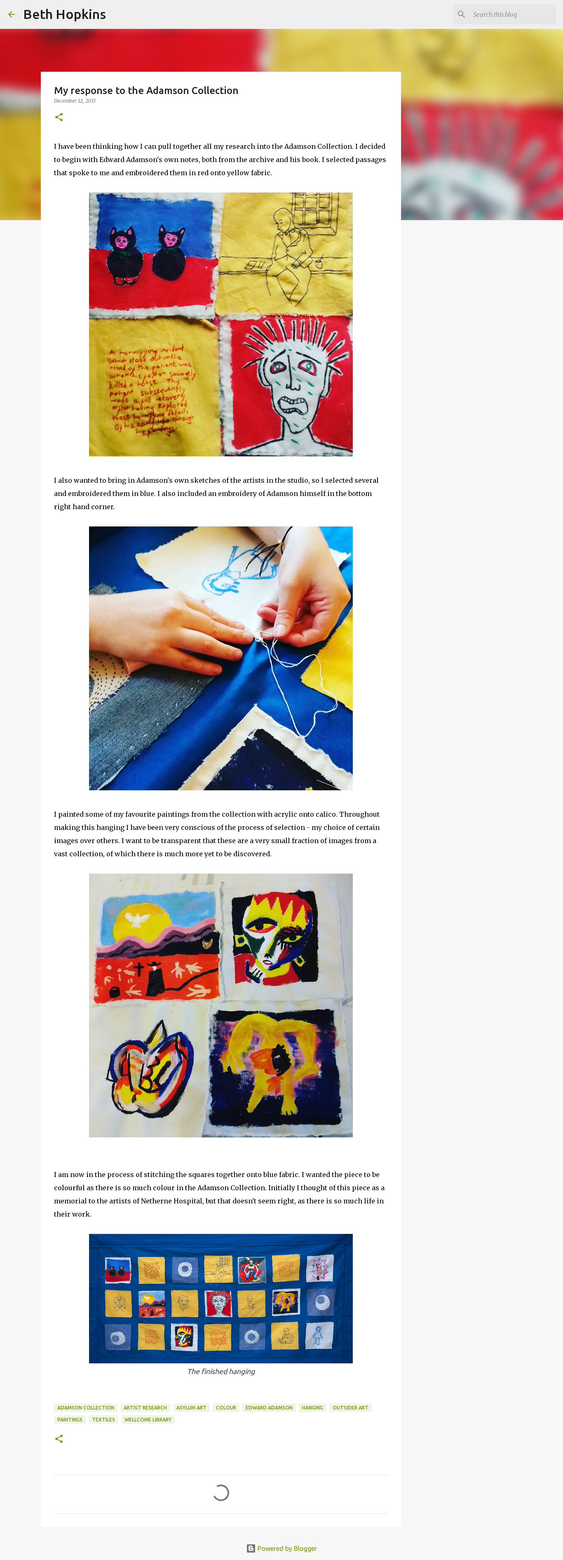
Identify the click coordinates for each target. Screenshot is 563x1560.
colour (226, 1407)
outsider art (350, 1407)
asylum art (191, 1407)
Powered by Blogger (286, 1548)
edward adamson (269, 1407)
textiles (103, 1419)
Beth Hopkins (64, 14)
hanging (312, 1407)
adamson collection (85, 1407)
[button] (59, 117)
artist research (145, 1407)
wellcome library (147, 1419)
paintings (69, 1419)
